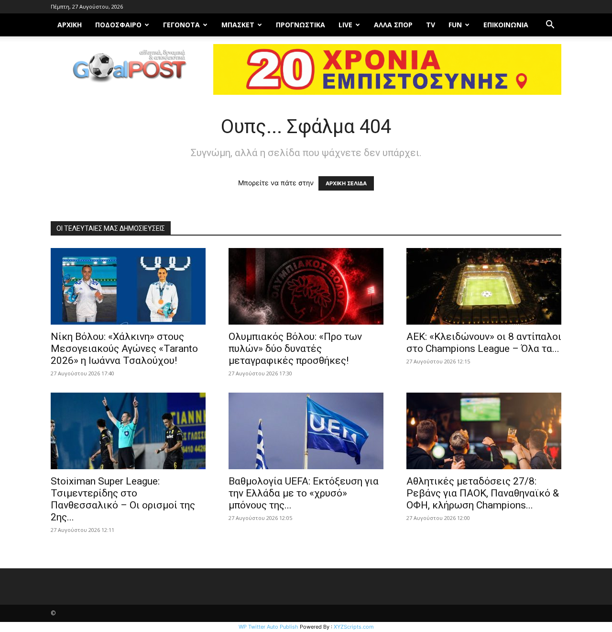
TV (430, 24)
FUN (455, 24)
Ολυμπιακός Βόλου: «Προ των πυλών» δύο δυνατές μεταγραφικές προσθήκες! (295, 348)
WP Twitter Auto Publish (268, 626)
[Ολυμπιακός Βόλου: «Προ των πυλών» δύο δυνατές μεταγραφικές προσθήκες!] (306, 286)
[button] (549, 25)
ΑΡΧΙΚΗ (69, 24)
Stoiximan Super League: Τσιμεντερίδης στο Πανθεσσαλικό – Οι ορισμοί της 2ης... (123, 499)
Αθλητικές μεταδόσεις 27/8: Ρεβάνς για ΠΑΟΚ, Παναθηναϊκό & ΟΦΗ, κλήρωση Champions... (482, 493)
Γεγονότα (181, 24)
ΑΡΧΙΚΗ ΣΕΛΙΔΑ (346, 183)
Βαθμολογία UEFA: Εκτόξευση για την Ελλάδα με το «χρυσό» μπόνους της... (304, 493)
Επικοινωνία (505, 24)
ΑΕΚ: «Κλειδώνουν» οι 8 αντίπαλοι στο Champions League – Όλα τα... (483, 342)
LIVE (345, 24)
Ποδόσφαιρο (118, 24)
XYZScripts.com (354, 626)
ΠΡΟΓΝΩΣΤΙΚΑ (300, 24)
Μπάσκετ (237, 24)
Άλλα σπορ (393, 24)
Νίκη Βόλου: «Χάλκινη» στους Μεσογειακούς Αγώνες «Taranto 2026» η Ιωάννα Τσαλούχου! (124, 348)
